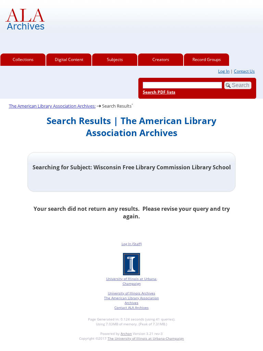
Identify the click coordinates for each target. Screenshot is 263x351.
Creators (160, 59)
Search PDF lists (159, 92)
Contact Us (244, 71)
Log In (223, 71)
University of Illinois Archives (131, 293)
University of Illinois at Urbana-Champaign (131, 281)
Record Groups (206, 59)
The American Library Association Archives (131, 300)
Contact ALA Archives (131, 307)
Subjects (115, 59)
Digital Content (69, 59)
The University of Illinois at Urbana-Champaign (146, 338)
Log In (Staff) (132, 243)
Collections (23, 59)
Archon (126, 333)
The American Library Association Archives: (52, 106)
